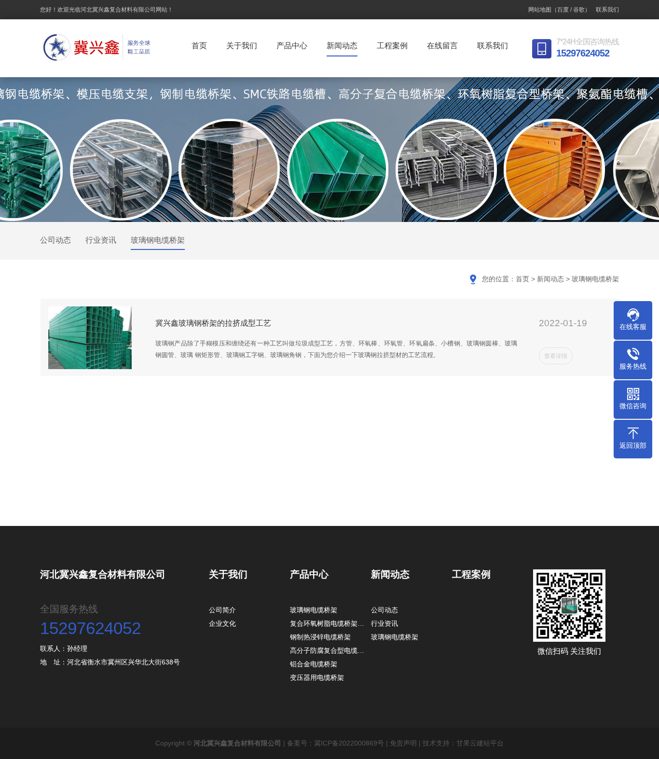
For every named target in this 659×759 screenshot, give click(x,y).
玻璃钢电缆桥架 (158, 240)
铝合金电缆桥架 (313, 664)
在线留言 (442, 45)
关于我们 (241, 45)
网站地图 (539, 9)
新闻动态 (342, 45)
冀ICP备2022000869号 (349, 743)
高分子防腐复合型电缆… (327, 650)
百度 (563, 9)
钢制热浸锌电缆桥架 (320, 637)
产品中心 (291, 45)
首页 (199, 45)
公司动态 (55, 240)
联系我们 (607, 9)
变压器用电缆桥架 (317, 677)
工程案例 (392, 45)
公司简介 (222, 610)
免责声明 (403, 743)
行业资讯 (100, 240)
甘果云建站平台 (480, 743)
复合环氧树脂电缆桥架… (327, 623)
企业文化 (222, 623)
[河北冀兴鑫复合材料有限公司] (98, 47)
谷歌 (579, 9)
